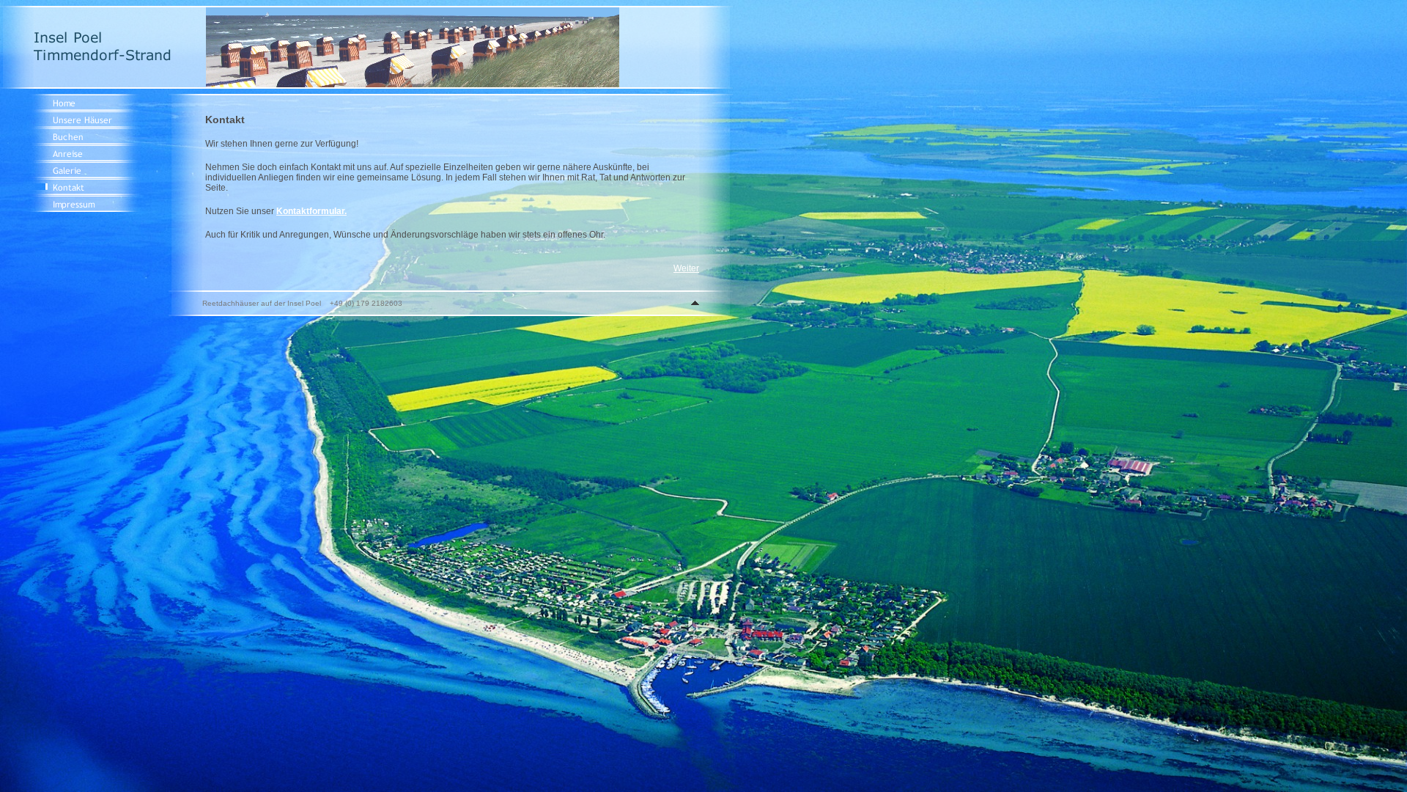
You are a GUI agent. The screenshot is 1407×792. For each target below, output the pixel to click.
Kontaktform (302, 211)
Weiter (686, 268)
